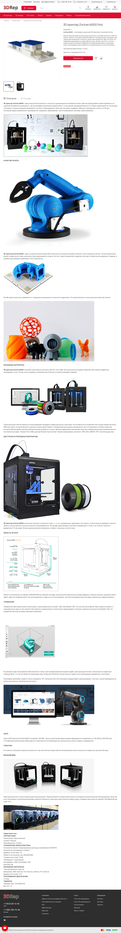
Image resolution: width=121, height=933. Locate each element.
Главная (6, 21)
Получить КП (78, 58)
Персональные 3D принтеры (32, 21)
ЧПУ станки (30, 15)
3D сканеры (19, 15)
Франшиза (45, 910)
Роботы (69, 15)
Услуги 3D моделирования (82, 902)
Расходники (59, 15)
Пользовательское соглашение (51, 902)
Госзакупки (45, 913)
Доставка (100, 902)
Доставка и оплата (48, 2)
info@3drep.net (111, 2)
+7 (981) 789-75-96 (65, 2)
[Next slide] (58, 51)
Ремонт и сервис (79, 910)
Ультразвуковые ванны (82, 15)
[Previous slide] (6, 51)
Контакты (36, 2)
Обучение (77, 908)
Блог (43, 904)
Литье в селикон (79, 904)
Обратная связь (46, 908)
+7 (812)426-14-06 (81, 2)
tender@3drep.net (97, 2)
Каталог (30, 8)
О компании (28, 2)
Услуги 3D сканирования (81, 899)
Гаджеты (49, 15)
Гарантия (100, 904)
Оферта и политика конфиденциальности (54, 899)
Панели (40, 15)
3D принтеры (8, 15)
